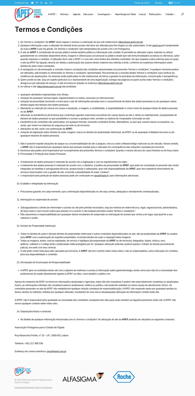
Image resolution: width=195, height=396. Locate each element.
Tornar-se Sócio (141, 2)
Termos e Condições (43, 387)
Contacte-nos (21, 2)
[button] (174, 3)
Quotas (158, 2)
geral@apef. (100, 175)
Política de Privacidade (24, 387)
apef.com (157, 45)
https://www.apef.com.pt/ (130, 42)
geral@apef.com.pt (56, 351)
